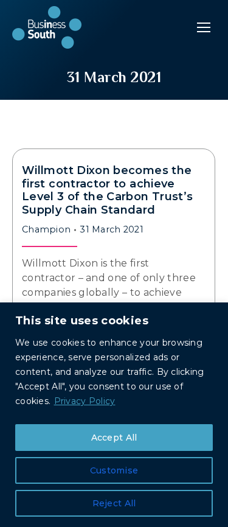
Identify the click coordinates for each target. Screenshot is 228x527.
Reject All (114, 503)
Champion (46, 229)
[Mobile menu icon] (204, 27)
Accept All (114, 437)
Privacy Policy (85, 401)
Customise (114, 470)
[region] (114, 414)
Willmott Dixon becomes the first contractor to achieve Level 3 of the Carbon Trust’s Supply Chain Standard (107, 190)
